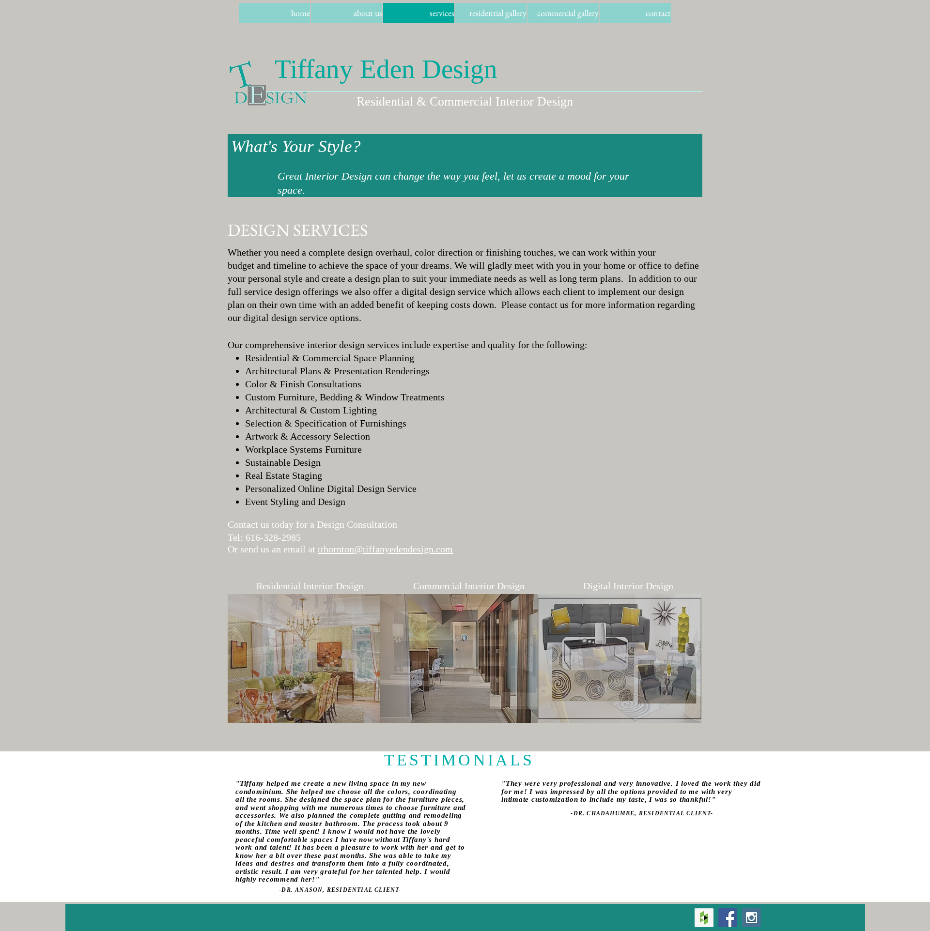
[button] (304, 658)
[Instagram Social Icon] (751, 917)
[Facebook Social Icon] (727, 917)
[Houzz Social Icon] (704, 917)
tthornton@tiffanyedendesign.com (385, 549)
